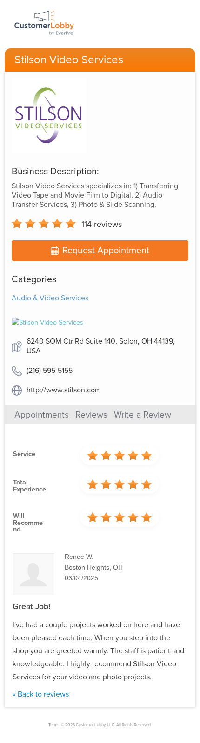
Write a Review (142, 415)
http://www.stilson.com (64, 390)
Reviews (91, 415)
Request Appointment (105, 250)
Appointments (41, 415)
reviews (101, 224)
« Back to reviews (41, 694)
